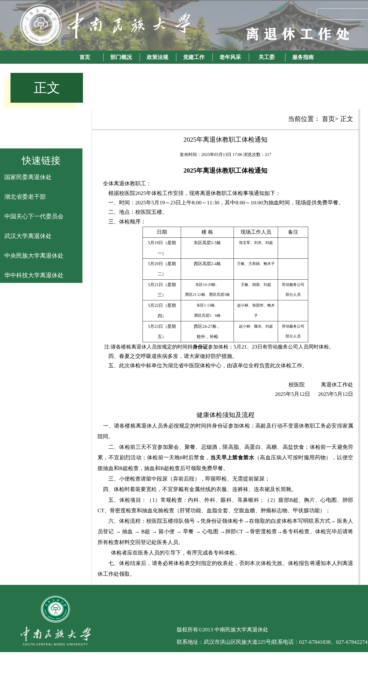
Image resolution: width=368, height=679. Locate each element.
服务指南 (303, 57)
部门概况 (121, 57)
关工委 (267, 57)
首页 (84, 57)
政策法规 (157, 57)
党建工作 (194, 57)
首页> (330, 118)
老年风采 (230, 57)
